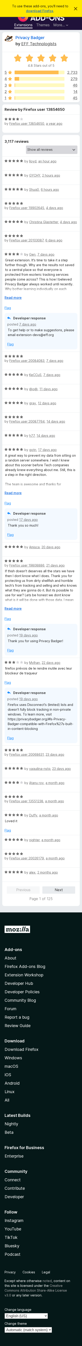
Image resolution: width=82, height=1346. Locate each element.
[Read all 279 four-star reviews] (39, 79)
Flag (8, 308)
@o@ (33, 389)
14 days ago (55, 421)
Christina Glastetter (43, 222)
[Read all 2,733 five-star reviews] (39, 72)
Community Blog (20, 1000)
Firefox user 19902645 (26, 208)
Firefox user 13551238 (26, 801)
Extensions (23, 25)
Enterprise (14, 1156)
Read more (13, 297)
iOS (8, 1074)
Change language (18, 1310)
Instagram (14, 1220)
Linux (10, 1091)
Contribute (15, 1188)
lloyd (32, 161)
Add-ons (13, 949)
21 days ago (55, 565)
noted (47, 1281)
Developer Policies (22, 991)
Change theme (16, 1323)
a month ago (55, 783)
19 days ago (28, 635)
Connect (13, 1179)
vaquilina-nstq (39, 769)
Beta (9, 1132)
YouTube (13, 1229)
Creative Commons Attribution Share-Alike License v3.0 (36, 1290)
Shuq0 (34, 189)
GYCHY (34, 175)
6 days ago (53, 240)
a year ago (54, 123)
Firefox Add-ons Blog (25, 966)
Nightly (11, 1123)
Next (59, 890)
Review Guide (18, 1025)
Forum (10, 1008)
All (7, 1100)
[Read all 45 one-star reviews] (39, 98)
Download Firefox (21, 1049)
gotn (32, 450)
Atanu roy (36, 783)
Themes (43, 25)
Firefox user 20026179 (26, 858)
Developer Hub (19, 983)
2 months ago (47, 872)
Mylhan (34, 663)
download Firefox (39, 11)
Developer (14, 1196)
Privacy (10, 1272)
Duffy (33, 815)
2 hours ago (51, 175)
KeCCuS (35, 375)
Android (12, 1083)
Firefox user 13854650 (26, 123)
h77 (32, 435)
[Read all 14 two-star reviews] (39, 91)
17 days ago (47, 450)
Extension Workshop (24, 974)
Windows (13, 1057)
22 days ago (51, 663)
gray (32, 403)
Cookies (29, 1272)
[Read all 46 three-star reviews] (39, 85)
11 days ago (48, 389)
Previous (23, 890)
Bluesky (12, 1245)
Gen (32, 254)
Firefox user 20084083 (26, 361)
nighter (34, 840)
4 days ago (54, 208)
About (10, 958)
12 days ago (47, 403)
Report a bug (17, 1017)
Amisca (34, 547)
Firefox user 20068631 (26, 754)
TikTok (11, 1237)
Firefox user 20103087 (26, 240)
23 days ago (55, 754)
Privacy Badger (30, 37)
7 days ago (45, 254)
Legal (46, 1272)
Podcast (12, 1254)
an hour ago (47, 161)
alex (32, 872)
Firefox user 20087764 (27, 421)
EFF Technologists (38, 43)
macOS (11, 1066)
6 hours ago (50, 189)
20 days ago (50, 547)
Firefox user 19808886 (26, 565)
